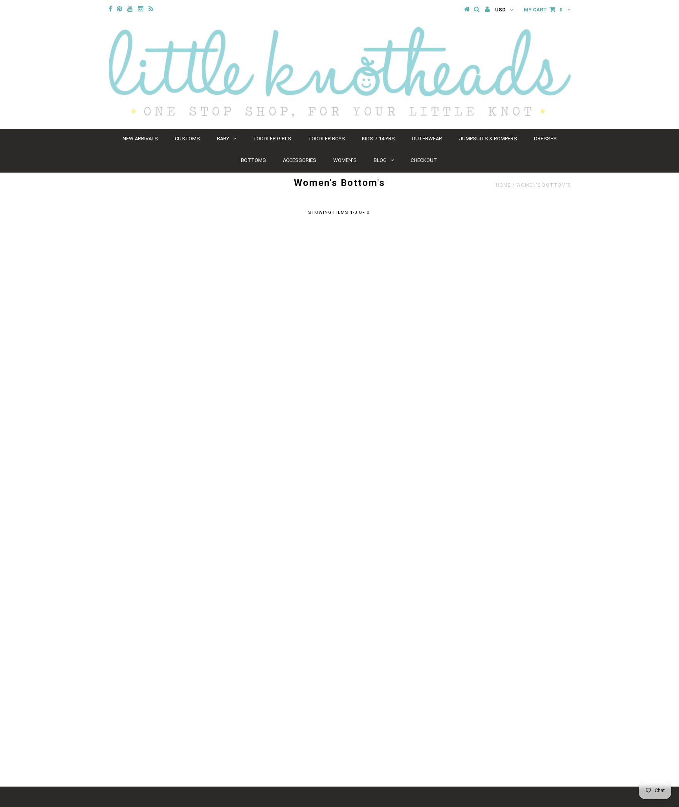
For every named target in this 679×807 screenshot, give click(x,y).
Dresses (545, 139)
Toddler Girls (272, 139)
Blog (380, 160)
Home (503, 185)
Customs (187, 139)
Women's (345, 160)
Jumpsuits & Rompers (488, 139)
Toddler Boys (326, 139)
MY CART (543, 10)
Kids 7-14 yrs (378, 139)
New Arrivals (140, 139)
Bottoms (253, 160)
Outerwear (427, 139)
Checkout (424, 160)
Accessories (299, 160)
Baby (223, 139)
